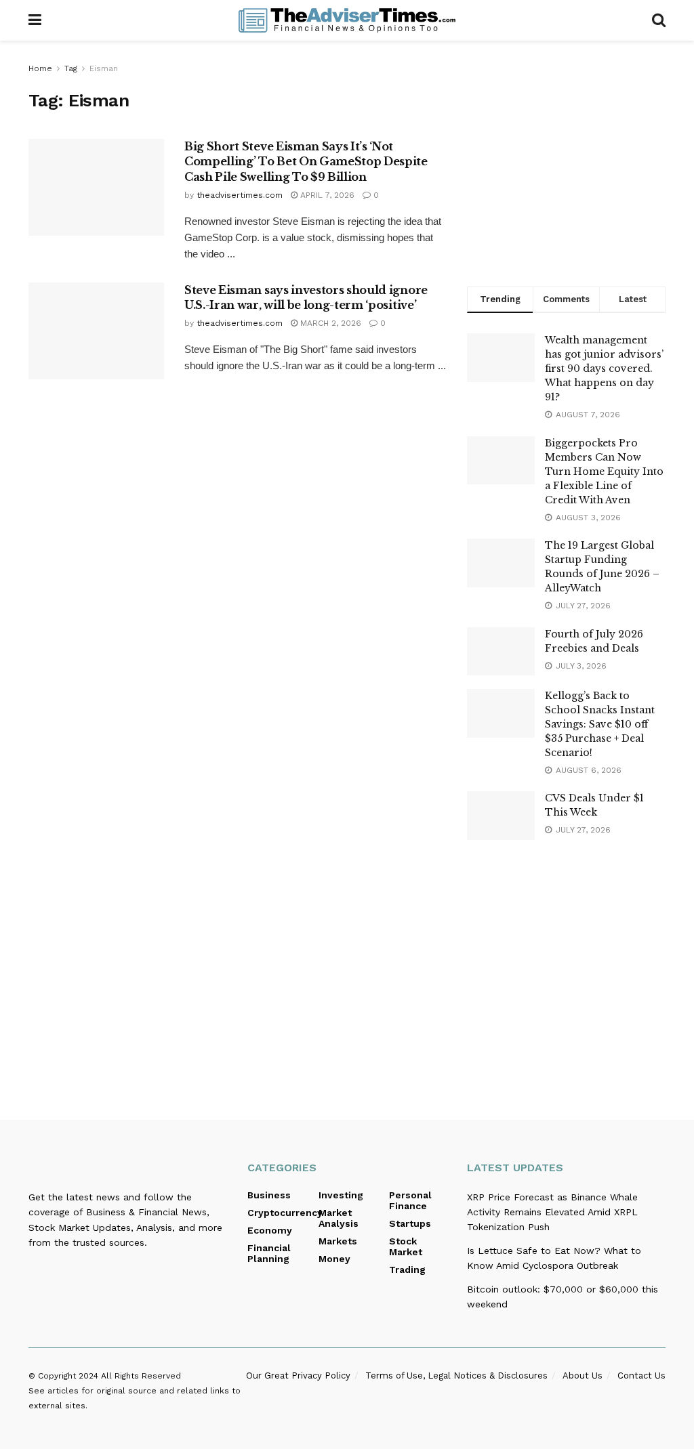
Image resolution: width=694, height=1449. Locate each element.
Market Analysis (339, 1218)
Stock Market (405, 1246)
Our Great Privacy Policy (298, 1375)
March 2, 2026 (329, 323)
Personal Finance (410, 1200)
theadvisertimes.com (240, 195)
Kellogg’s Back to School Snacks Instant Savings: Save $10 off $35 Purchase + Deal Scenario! (600, 724)
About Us (583, 1375)
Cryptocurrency (285, 1212)
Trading (407, 1269)
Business (269, 1195)
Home (40, 68)
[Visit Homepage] (347, 20)
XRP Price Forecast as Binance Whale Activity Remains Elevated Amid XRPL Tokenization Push (552, 1212)
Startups (410, 1223)
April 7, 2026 (326, 195)
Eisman (103, 68)
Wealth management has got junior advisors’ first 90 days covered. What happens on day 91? (604, 368)
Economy (269, 1230)
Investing (341, 1195)
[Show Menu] (34, 20)
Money (334, 1258)
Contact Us (641, 1375)
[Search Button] (659, 20)
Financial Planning (269, 1253)
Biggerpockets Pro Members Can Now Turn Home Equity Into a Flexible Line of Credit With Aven (604, 471)
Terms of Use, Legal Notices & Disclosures (456, 1375)
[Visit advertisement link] (566, 160)
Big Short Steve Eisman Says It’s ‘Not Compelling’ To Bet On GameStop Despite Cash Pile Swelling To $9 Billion (306, 162)
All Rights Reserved (141, 1376)
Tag (70, 68)
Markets (338, 1241)
